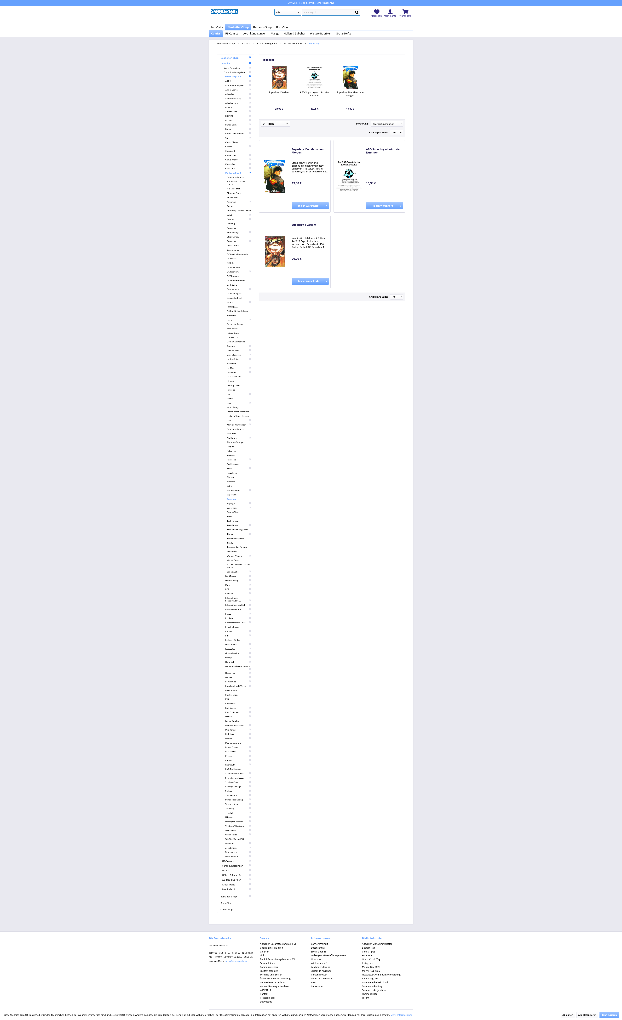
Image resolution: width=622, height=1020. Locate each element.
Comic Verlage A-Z (232, 76)
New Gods (231, 433)
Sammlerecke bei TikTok (375, 982)
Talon (229, 516)
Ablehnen (567, 1014)
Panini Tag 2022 (370, 978)
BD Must (229, 120)
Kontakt (264, 993)
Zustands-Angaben (321, 970)
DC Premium (233, 271)
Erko (227, 635)
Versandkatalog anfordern (274, 986)
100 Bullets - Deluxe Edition (236, 183)
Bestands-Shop (228, 896)
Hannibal (229, 662)
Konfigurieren (609, 1014)
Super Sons (232, 494)
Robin (229, 468)
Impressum (317, 986)
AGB (313, 982)
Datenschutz (318, 947)
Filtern (270, 123)
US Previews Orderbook (273, 982)
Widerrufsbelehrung (322, 978)
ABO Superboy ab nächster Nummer (314, 94)
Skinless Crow (231, 782)
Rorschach (232, 472)
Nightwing (232, 437)
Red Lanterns (233, 464)
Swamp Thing (233, 512)
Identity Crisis (233, 385)
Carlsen (228, 146)
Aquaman (231, 201)
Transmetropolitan (235, 538)
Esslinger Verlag (232, 640)
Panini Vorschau (269, 967)
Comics (226, 63)
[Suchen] (356, 12)
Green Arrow (233, 350)
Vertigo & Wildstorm (234, 826)
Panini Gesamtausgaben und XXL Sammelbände (278, 961)
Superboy (231, 499)
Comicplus (230, 164)
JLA (228, 394)
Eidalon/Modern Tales (235, 622)
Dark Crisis (232, 284)
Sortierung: (362, 123)
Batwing (231, 223)
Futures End (232, 337)
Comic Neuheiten (232, 68)
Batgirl (230, 215)
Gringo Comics (232, 653)
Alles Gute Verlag (233, 98)
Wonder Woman (234, 556)
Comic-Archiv (231, 159)
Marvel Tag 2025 (371, 970)
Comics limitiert (231, 856)
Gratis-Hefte (228, 884)
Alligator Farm (231, 103)
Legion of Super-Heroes (238, 416)
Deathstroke (233, 289)
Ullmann (229, 817)
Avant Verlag (231, 111)
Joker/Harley (232, 407)
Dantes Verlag (231, 580)
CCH (227, 137)
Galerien (264, 951)
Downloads (266, 1001)
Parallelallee (230, 751)
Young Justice (233, 571)
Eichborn (229, 618)
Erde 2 (230, 302)
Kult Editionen (232, 712)
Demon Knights (234, 293)
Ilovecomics (230, 681)
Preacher (231, 455)
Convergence (233, 250)
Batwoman (232, 228)
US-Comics (228, 861)
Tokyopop (229, 808)
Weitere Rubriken (231, 879)
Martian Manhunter (236, 424)
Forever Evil (232, 328)
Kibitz (227, 699)
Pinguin (230, 446)
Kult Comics (230, 708)
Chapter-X (230, 151)
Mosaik (228, 738)
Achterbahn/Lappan (234, 85)
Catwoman (232, 241)
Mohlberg (229, 734)
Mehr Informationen (402, 1014)
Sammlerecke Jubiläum (374, 990)
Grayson (231, 346)
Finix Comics (231, 644)
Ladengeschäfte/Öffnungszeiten (328, 955)
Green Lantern (234, 354)
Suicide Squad (233, 490)
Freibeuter (230, 648)
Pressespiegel (267, 997)
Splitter (228, 791)
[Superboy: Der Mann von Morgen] (350, 77)
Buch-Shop (226, 903)
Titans (230, 534)
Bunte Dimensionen (234, 133)
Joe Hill (230, 398)
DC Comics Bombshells (237, 254)
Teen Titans (232, 525)
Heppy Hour (230, 673)
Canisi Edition (231, 142)
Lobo (229, 420)
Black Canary (233, 236)
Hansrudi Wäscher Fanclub (237, 666)
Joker (229, 403)
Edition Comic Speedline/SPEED (233, 599)
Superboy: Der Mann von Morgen (350, 94)
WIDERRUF (265, 990)
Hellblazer (231, 372)
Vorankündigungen (232, 865)
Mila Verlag (230, 729)
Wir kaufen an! (319, 963)
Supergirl (231, 503)
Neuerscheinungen (236, 177)
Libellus (228, 716)
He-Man (230, 368)
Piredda (228, 756)
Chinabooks (230, 155)
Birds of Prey (232, 232)
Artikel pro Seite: (378, 132)
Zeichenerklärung (320, 967)
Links (263, 955)
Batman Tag (368, 947)
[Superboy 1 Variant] (279, 77)
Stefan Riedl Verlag (234, 799)
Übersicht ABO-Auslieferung (275, 978)
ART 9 (228, 81)
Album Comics (231, 89)
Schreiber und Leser (234, 777)
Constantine (233, 245)
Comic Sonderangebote (234, 72)
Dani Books (230, 576)
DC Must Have (233, 267)
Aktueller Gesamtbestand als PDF (278, 943)
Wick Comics (231, 834)
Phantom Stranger (235, 442)
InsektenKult (231, 690)
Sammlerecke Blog (372, 986)
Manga (226, 870)
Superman (232, 507)
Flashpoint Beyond (235, 324)
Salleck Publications (234, 773)
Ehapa (228, 613)
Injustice (231, 389)
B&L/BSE (229, 116)
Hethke (228, 677)
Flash (229, 319)
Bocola (228, 129)
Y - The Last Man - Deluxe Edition (238, 566)
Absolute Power (234, 193)
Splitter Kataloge (269, 970)
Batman (230, 219)
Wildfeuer (229, 843)
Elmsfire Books (232, 627)
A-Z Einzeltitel (233, 188)
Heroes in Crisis (234, 376)
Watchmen (232, 551)
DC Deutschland (233, 172)
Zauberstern (231, 852)
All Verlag (229, 94)
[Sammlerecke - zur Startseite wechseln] (224, 13)
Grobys (228, 657)
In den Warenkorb (308, 205)
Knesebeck (230, 703)
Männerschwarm (233, 743)
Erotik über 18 (318, 951)
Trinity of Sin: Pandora (237, 547)
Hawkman (231, 363)
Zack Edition (231, 847)
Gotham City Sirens (236, 341)
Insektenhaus (231, 694)
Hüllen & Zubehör (231, 875)
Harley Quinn (233, 359)
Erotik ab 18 (228, 889)
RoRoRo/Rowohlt (233, 769)
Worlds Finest (233, 560)
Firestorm (231, 315)
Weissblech (230, 830)
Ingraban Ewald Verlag (235, 686)
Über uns (316, 959)
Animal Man (232, 197)
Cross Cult (230, 168)
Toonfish (229, 812)
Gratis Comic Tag (371, 959)
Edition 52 (230, 593)
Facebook (367, 955)
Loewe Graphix (232, 721)
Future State (233, 333)
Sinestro (231, 481)
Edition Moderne (233, 609)
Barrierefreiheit (319, 943)
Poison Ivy (231, 451)
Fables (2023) (233, 306)
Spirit (229, 486)
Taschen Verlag (232, 804)
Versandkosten (319, 974)
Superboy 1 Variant (279, 92)
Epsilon (228, 631)
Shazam (230, 477)
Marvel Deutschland (234, 725)
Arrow (230, 206)
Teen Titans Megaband (237, 529)
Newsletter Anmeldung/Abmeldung (381, 974)
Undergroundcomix (234, 821)
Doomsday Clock (234, 298)
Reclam (228, 760)
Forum (365, 997)
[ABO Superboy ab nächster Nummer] (314, 77)
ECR (227, 589)
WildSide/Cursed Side (235, 839)
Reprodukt (230, 764)
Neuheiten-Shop (229, 57)
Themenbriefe (369, 993)
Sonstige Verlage (233, 786)
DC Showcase (233, 276)
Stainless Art (231, 795)
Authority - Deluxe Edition (239, 210)
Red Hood (231, 459)
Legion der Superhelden (238, 411)
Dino (227, 585)
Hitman (230, 381)
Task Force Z (232, 521)
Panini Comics (231, 747)
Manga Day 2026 (371, 967)
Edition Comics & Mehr (235, 605)
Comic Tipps (227, 909)
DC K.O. (230, 263)
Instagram (367, 963)
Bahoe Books (231, 124)
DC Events (231, 258)
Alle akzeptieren (587, 1014)
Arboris (228, 107)
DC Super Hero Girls (236, 280)
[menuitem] (317, 13)
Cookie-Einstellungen (271, 947)
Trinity (230, 542)
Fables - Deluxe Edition (237, 311)
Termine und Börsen (271, 974)
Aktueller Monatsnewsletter (377, 943)
